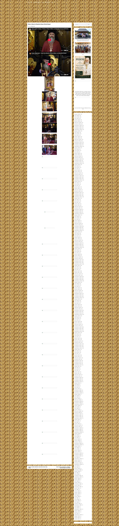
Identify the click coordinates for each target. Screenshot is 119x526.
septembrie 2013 (78, 331)
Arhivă (52, 2)
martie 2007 (77, 423)
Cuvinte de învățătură (37, 2)
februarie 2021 (78, 206)
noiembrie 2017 (78, 261)
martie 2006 (77, 440)
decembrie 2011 (78, 360)
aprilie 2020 (77, 220)
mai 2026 (77, 118)
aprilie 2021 (77, 203)
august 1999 (77, 471)
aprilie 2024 (77, 153)
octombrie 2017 (78, 262)
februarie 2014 (78, 324)
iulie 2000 (77, 465)
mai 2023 (77, 168)
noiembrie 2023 (78, 160)
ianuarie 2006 (78, 441)
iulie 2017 (77, 266)
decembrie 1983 (78, 504)
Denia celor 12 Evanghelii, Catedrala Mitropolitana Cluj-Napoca (63, 467)
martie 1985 (77, 500)
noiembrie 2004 (78, 454)
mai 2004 (77, 457)
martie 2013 (77, 339)
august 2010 (77, 383)
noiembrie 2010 (78, 378)
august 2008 (77, 405)
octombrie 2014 (78, 313)
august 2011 (77, 366)
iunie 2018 (77, 251)
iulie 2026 (77, 115)
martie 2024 (77, 154)
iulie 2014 (77, 317)
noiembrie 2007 (78, 415)
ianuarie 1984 (78, 503)
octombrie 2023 (78, 161)
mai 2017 (77, 269)
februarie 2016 (78, 290)
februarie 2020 (78, 223)
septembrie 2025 (78, 129)
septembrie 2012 (78, 348)
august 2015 (77, 299)
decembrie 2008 (78, 401)
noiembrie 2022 (78, 177)
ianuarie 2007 (78, 426)
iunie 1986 (77, 499)
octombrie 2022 (78, 178)
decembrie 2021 (78, 192)
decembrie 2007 (78, 413)
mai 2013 (77, 336)
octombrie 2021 (78, 195)
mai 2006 (77, 437)
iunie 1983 (77, 506)
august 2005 (77, 446)
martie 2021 (77, 205)
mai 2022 (77, 185)
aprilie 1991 (77, 488)
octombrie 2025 (78, 128)
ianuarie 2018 (78, 258)
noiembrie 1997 (78, 475)
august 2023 (77, 164)
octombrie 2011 (78, 363)
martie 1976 (77, 517)
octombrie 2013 (78, 329)
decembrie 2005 (78, 443)
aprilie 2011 (77, 371)
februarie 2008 (78, 411)
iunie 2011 (77, 369)
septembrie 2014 (78, 314)
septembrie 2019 (78, 230)
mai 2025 (77, 135)
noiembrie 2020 (78, 210)
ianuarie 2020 (78, 224)
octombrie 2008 (78, 402)
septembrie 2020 (78, 213)
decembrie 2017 (78, 259)
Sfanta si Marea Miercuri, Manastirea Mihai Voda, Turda (38, 467)
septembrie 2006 (78, 432)
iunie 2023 (77, 167)
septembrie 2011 (78, 364)
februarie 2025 (78, 139)
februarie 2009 (78, 399)
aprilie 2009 (77, 398)
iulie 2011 (77, 367)
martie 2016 (77, 289)
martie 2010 (77, 388)
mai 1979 (77, 513)
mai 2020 (77, 219)
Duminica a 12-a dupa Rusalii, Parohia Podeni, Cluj (83, 54)
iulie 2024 (77, 149)
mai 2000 (77, 467)
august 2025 (77, 130)
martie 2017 (77, 272)
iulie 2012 (77, 350)
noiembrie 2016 (78, 278)
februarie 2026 (78, 122)
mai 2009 (77, 397)
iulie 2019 (77, 233)
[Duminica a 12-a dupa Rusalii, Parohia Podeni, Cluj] (83, 47)
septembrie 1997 (78, 476)
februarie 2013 (78, 341)
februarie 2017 (78, 273)
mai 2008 (77, 408)
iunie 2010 (77, 385)
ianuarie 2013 (78, 342)
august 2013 (77, 332)
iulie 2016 (77, 283)
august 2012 (77, 349)
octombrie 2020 (78, 212)
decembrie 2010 (78, 377)
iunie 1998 (77, 474)
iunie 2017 (77, 268)
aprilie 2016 (77, 287)
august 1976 (77, 516)
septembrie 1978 (78, 514)
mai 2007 (77, 422)
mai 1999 (77, 472)
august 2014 (77, 315)
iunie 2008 (77, 406)
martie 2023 (77, 171)
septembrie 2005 (78, 444)
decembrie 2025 (78, 125)
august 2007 (77, 419)
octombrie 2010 (78, 380)
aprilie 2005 (77, 450)
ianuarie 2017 (77, 275)
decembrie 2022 (78, 175)
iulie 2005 (77, 447)
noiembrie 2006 (78, 429)
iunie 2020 (77, 217)
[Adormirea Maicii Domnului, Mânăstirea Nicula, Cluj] (83, 102)
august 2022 (77, 181)
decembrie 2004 (78, 453)
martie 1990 (77, 490)
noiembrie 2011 (78, 362)
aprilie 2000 (77, 468)
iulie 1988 (77, 495)
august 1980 (77, 510)
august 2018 (77, 248)
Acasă (28, 2)
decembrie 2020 (78, 209)
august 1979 (77, 511)
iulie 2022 (77, 182)
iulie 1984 (77, 502)
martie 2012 (77, 356)
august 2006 (77, 433)
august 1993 (77, 482)
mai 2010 (77, 387)
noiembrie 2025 (78, 126)
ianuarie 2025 (78, 140)
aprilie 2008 (77, 409)
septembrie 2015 (78, 297)
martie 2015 (77, 306)
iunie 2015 (77, 301)
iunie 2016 (77, 285)
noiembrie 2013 (78, 328)
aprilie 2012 (77, 355)
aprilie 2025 (77, 136)
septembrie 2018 (78, 247)
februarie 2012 (78, 357)
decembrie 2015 (78, 293)
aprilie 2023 (77, 170)
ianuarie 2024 (78, 157)
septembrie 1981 (78, 509)
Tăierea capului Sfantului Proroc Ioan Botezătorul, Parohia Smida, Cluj (82, 40)
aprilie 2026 (77, 119)
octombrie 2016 (78, 279)
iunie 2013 (77, 335)
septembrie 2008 (78, 404)
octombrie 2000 (78, 462)
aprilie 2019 (77, 237)
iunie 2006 (77, 436)
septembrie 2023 (78, 163)
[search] (54, 2)
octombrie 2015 (78, 296)
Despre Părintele (47, 2)
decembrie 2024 (78, 142)
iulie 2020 (77, 216)
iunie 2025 (77, 133)
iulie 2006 (77, 434)
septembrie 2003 (78, 458)
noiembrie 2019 (78, 227)
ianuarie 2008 (78, 412)
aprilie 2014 (77, 321)
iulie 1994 (77, 481)
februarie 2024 (78, 156)
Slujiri (31, 2)
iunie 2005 (77, 448)
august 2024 (77, 147)
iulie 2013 (77, 334)
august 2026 (77, 114)
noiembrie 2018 (78, 244)
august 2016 (77, 282)
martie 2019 (77, 238)
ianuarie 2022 (78, 191)
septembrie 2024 (78, 146)
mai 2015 (77, 303)
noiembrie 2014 (78, 311)
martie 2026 (77, 121)
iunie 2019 (77, 234)
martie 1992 (77, 485)
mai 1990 (77, 489)
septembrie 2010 (78, 381)
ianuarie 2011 (77, 376)
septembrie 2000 (78, 464)
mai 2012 (77, 353)
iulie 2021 (77, 199)
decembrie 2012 (78, 343)
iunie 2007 (77, 420)
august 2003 (77, 460)
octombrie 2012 (78, 346)
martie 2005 (77, 451)
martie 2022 (77, 188)
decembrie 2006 (78, 427)
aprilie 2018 (77, 254)
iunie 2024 (77, 150)
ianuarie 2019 (78, 241)
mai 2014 (77, 320)
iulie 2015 (77, 300)
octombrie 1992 (78, 483)
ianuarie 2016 (78, 292)
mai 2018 (77, 252)
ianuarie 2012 (78, 359)
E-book (43, 2)
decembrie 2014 (78, 310)
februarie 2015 (78, 307)
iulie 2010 (77, 384)
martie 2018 (77, 255)
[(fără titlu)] (83, 67)
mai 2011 (76, 370)
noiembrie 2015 (78, 294)
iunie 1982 (77, 507)
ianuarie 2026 (78, 123)
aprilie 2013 (77, 338)
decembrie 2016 (78, 276)
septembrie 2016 (78, 280)
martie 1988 (77, 496)
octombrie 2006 (78, 430)
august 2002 (77, 461)
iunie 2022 (77, 184)
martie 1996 (77, 479)
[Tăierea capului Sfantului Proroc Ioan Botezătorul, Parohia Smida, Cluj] (83, 34)
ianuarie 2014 (78, 325)
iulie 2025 (77, 132)
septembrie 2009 (78, 392)
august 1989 (77, 492)
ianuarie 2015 (78, 308)
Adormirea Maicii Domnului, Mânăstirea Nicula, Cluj (83, 108)
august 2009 (77, 394)
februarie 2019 (78, 240)
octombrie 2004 (78, 455)
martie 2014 (77, 322)
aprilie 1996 (77, 478)
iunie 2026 (77, 116)
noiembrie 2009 (78, 390)
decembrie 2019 (78, 226)
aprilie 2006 (77, 439)
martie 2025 (77, 137)
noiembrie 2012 (78, 345)
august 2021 (77, 198)
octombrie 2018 (78, 245)
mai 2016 (77, 286)
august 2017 (77, 265)
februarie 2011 (78, 374)
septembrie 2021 (78, 196)
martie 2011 (77, 373)
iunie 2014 (77, 318)
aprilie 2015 (77, 304)
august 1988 (77, 493)
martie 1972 (77, 518)
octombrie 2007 (78, 416)
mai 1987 (77, 497)
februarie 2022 (78, 189)
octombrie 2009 (78, 391)
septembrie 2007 (78, 418)
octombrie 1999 (78, 469)
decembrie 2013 (78, 327)
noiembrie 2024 (78, 143)
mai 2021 (77, 202)
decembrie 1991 (78, 486)
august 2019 (77, 231)
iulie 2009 (77, 395)
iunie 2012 (77, 352)
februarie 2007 (78, 425)
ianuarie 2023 (78, 174)
